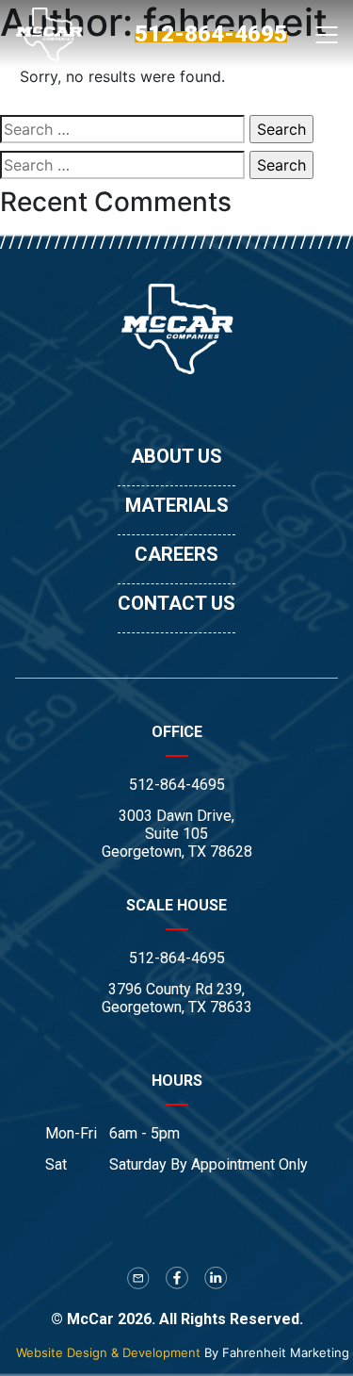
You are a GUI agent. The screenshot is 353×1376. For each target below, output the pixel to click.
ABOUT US (176, 456)
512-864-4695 (177, 785)
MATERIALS (177, 505)
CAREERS (176, 554)
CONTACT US (176, 603)
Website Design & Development (108, 1352)
